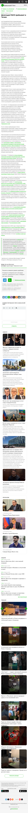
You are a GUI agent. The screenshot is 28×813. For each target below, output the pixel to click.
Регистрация (14, 322)
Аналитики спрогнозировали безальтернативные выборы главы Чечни (12, 374)
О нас (2, 788)
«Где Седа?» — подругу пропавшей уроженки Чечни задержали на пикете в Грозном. (14, 672)
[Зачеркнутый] (12, 308)
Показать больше (14, 775)
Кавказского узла (6, 123)
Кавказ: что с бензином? (8, 8)
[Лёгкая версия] (7, 1)
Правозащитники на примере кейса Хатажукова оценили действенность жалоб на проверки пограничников (13, 451)
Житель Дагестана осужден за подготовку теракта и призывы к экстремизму (12, 594)
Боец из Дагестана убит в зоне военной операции (12, 562)
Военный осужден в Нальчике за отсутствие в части (13, 568)
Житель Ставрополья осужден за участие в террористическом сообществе (12, 349)
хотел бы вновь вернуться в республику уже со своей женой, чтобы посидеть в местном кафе (13, 183)
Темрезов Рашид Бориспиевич (11, 515)
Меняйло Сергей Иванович (10, 533)
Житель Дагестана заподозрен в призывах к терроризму (13, 579)
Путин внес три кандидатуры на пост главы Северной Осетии (13, 401)
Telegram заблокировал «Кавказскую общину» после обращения (11, 747)
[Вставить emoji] (16, 308)
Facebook (17, 250)
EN (4, 1)
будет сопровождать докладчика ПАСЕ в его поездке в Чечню (12, 59)
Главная (3, 10)
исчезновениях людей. (15, 222)
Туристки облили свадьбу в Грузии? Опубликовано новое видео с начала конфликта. (11, 723)
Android (19, 239)
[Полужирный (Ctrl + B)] (4, 308)
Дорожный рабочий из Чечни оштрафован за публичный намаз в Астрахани (13, 619)
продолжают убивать (9, 142)
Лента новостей (9, 10)
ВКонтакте (5, 252)
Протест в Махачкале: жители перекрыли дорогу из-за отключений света (12, 696)
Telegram (15, 245)
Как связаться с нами (12, 788)
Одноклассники (13, 252)
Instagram (22, 250)
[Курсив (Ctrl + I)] (6, 308)
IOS (22, 239)
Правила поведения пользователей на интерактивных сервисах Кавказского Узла (14, 804)
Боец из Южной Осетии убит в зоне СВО (12, 574)
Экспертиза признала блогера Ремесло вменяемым (13, 483)
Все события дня (22, 597)
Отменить (14, 326)
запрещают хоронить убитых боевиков (10, 145)
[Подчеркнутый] (9, 308)
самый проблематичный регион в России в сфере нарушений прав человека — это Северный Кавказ (13, 216)
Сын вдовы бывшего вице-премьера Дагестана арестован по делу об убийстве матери (12, 586)
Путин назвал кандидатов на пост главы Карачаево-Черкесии (14, 424)
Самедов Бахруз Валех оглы (10, 552)
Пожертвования (23, 788)
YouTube (21, 253)
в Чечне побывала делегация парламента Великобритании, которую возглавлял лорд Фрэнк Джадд (13, 157)
